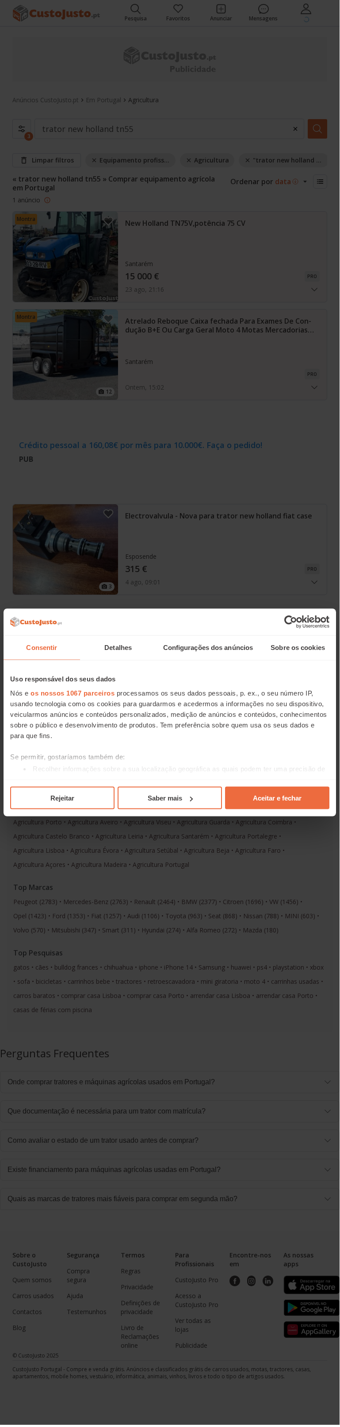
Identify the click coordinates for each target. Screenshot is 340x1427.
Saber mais (165, 798)
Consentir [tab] (41, 647)
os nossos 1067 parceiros (73, 692)
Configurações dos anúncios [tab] (208, 647)
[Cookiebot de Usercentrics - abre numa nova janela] (290, 622)
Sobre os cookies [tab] (298, 647)
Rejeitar (62, 798)
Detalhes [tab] (118, 647)
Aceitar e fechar (277, 798)
